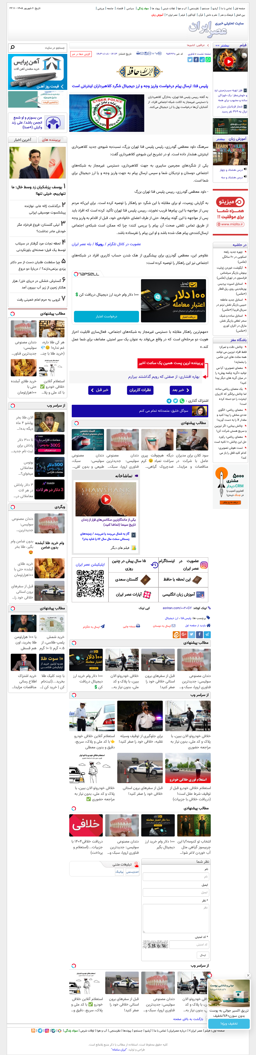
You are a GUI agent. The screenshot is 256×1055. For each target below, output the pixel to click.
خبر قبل (102, 390)
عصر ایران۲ (195, 1031)
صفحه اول (240, 8)
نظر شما (202, 862)
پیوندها (127, 1031)
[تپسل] (76, 274)
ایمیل (205, 885)
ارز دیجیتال (171, 618)
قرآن (200, 15)
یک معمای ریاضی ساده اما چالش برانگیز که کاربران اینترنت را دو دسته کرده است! (230, 396)
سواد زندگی (143, 8)
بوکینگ (119, 872)
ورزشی (101, 8)
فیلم (182, 15)
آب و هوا (182, 8)
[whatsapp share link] (208, 59)
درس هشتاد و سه (232, 178)
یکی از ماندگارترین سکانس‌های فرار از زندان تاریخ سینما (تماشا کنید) (108, 522)
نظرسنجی (194, 8)
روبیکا (99, 244)
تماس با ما (226, 8)
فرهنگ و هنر (226, 15)
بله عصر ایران (81, 244)
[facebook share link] (196, 59)
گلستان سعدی (126, 580)
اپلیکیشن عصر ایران (90, 565)
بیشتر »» (222, 45)
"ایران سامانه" (119, 1050)
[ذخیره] (146, 54)
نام (206, 869)
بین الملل (240, 15)
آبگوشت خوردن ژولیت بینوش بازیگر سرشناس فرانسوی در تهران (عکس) (231, 273)
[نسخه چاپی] (138, 53)
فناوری (191, 54)
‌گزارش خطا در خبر (81, 54)
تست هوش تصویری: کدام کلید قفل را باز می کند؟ (232, 453)
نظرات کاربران (140, 390)
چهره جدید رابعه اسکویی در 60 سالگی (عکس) (234, 257)
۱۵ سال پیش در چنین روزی (129, 565)
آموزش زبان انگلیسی (178, 595)
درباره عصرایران (177, 1031)
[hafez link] (140, 71)
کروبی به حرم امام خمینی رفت (38, 299)
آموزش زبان (157, 15)
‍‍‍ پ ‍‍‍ (155, 52)
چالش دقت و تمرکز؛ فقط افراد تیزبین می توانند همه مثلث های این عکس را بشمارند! (231, 354)
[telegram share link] (202, 59)
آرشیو (215, 8)
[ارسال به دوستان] (142, 53)
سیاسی (130, 8)
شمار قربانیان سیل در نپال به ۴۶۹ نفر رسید (232, 109)
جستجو (206, 8)
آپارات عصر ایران (129, 595)
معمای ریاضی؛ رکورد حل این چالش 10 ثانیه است (230, 439)
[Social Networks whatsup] (182, 401)
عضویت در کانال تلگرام (124, 244)
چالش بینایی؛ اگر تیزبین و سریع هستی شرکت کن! (230, 428)
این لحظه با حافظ (177, 580)
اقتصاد (119, 8)
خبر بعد (178, 390)
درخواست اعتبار (106, 316)
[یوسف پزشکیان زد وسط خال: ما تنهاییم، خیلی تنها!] (38, 163)
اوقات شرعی (169, 8)
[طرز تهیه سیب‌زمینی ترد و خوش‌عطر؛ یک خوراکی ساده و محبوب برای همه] (230, 60)
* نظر (205, 900)
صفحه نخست (204, 54)
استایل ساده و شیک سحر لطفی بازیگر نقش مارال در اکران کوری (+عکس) (233, 323)
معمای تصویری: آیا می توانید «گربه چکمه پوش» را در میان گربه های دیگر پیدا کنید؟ (230, 375)
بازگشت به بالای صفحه (188, 1019)
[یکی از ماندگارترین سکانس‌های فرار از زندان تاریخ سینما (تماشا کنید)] (106, 499)
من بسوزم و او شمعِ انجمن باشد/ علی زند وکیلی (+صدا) (27, 122)
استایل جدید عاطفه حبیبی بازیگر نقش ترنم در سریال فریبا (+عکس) (231, 305)
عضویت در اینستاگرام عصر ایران (179, 565)
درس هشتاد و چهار (232, 170)
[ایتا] (176, 634)
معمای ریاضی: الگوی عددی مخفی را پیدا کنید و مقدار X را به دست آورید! (231, 415)
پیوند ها (156, 8)
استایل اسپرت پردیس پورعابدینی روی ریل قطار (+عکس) (232, 289)
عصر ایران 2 (172, 15)
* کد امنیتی (201, 937)
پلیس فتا (186, 618)
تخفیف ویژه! (229, 1024)
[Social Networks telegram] (169, 401)
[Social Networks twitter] (175, 401)
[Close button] (248, 975)
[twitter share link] (190, 59)
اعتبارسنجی (132, 872)
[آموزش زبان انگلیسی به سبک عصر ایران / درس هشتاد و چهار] (230, 153)
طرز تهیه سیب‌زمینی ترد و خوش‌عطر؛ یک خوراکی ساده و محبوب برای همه (230, 95)
